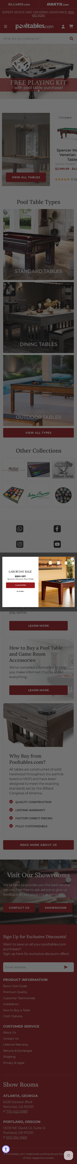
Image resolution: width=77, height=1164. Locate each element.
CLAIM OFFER (20, 585)
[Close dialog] (72, 559)
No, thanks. (20, 591)
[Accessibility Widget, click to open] (6, 1149)
